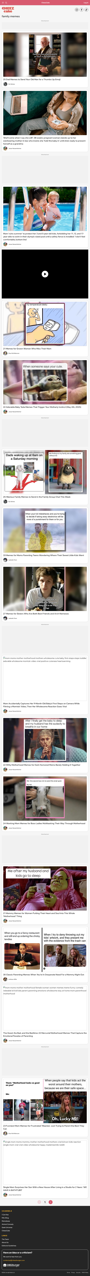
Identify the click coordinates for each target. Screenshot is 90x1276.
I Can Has (5, 1215)
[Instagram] (77, 10)
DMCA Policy (85, 1272)
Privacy (73, 1272)
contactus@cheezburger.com (14, 1260)
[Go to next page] (51, 1202)
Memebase (6, 1221)
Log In (86, 3)
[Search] (6, 2)
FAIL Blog (5, 1218)
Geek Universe (7, 1227)
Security (78, 1272)
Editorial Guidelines (9, 1246)
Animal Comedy (8, 1224)
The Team (5, 1239)
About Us (5, 1242)
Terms (68, 1272)
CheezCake (45, 3)
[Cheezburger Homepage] (45, 1265)
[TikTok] (86, 10)
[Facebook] (81, 10)
